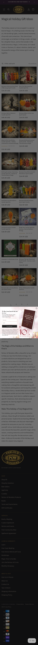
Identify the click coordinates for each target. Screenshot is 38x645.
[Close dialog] (36, 308)
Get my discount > (9, 326)
